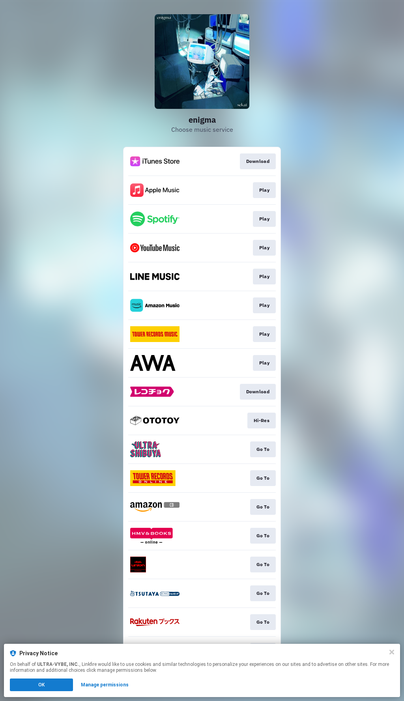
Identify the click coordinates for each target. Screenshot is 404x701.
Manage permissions (105, 685)
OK (41, 685)
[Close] (391, 652)
